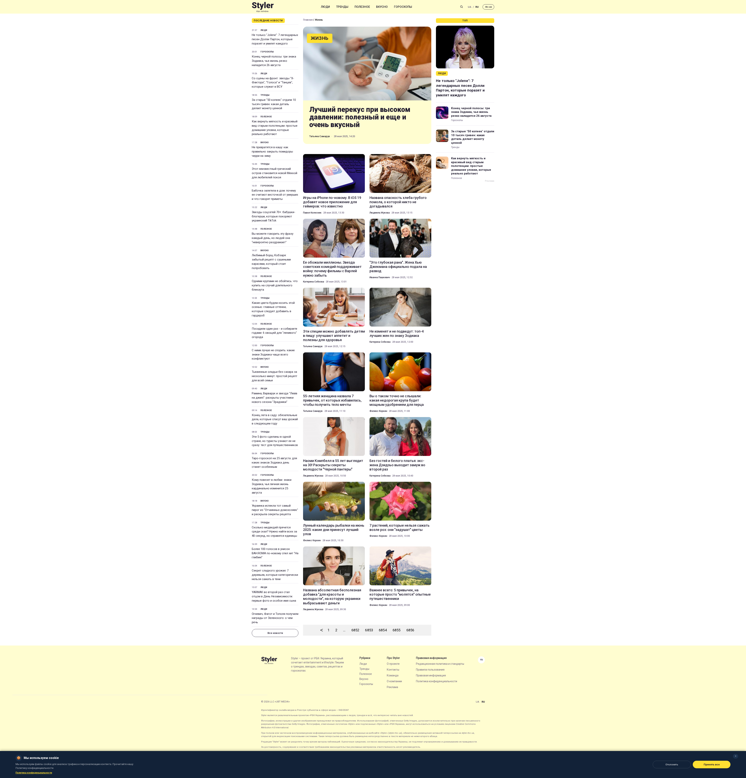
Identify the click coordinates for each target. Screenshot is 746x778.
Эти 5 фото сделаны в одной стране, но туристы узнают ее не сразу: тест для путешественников (275, 441)
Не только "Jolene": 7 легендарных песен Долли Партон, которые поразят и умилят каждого (275, 39)
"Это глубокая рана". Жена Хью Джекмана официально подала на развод (398, 266)
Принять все (712, 764)
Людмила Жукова (380, 212)
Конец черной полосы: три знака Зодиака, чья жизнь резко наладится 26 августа (274, 61)
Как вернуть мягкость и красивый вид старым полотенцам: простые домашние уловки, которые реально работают (274, 128)
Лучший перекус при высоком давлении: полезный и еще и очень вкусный (359, 117)
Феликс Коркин (378, 411)
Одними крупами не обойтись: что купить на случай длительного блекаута (275, 285)
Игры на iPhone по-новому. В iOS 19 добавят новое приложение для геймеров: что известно (332, 202)
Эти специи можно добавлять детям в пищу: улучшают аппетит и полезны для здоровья (334, 335)
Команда (392, 675)
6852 (355, 630)
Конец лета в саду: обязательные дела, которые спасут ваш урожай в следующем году (275, 419)
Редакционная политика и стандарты (440, 663)
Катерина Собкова (313, 281)
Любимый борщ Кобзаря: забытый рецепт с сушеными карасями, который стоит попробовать (271, 262)
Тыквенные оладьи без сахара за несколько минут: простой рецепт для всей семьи (274, 376)
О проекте (393, 663)
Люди (325, 7)
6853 (369, 630)
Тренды (342, 7)
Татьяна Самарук (319, 136)
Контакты (393, 669)
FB (481, 660)
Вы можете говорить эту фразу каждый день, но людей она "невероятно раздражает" (272, 238)
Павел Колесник (312, 212)
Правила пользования (430, 669)
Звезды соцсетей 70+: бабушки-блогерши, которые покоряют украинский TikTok (273, 216)
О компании (394, 681)
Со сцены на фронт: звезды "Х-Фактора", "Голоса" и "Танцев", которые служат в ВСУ (273, 83)
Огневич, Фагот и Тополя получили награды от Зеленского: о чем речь (275, 618)
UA (469, 6)
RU (477, 6)
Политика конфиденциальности (436, 681)
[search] (461, 6)
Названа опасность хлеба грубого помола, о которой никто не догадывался (398, 202)
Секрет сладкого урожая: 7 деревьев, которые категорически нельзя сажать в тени (275, 575)
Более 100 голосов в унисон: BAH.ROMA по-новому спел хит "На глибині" (275, 553)
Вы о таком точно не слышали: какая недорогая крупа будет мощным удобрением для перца (397, 400)
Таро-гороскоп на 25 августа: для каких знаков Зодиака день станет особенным (274, 463)
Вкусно (382, 7)
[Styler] (263, 7)
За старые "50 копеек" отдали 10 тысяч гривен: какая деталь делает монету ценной (274, 104)
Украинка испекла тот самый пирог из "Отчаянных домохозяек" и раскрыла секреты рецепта (275, 510)
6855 (397, 630)
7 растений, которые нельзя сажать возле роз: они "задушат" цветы (400, 527)
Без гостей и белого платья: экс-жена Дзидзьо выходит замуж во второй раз (397, 465)
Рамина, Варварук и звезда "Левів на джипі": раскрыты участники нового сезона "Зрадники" (274, 398)
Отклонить (671, 764)
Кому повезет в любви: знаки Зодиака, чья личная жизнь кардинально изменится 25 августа (271, 486)
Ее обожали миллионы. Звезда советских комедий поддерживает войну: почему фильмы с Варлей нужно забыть (332, 268)
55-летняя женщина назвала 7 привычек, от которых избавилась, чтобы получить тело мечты (332, 400)
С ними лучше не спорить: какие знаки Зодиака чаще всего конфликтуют (273, 354)
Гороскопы (403, 7)
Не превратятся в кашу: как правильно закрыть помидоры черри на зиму (272, 151)
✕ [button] (735, 756)
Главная (308, 19)
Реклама (392, 687)
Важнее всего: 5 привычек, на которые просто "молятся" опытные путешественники (400, 594)
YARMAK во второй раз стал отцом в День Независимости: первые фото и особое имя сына (274, 596)
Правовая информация (431, 675)
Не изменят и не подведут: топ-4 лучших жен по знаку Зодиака (397, 333)
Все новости (275, 633)
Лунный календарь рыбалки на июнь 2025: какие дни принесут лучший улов (333, 529)
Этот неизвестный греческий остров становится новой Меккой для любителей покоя (274, 173)
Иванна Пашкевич (380, 277)
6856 (410, 630)
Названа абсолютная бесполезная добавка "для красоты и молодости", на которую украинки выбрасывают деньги (332, 596)
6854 (383, 630)
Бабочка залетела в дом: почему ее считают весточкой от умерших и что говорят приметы (275, 195)
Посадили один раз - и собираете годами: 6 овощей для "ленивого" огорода (274, 333)
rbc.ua (488, 7)
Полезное (362, 7)
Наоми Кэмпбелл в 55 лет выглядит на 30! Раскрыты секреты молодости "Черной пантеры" (333, 465)
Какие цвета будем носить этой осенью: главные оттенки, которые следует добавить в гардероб (273, 309)
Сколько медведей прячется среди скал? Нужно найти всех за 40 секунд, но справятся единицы (274, 532)
